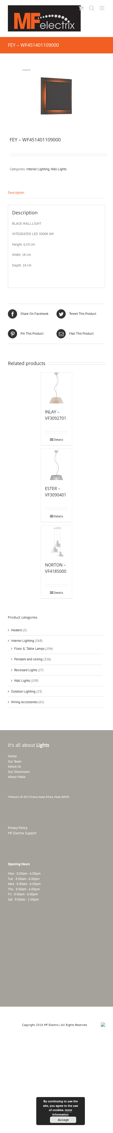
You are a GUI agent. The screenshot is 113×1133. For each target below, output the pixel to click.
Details (58, 439)
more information (62, 1112)
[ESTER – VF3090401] (56, 464)
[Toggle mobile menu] (102, 8)
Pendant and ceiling (28, 659)
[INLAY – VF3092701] (56, 388)
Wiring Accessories (24, 702)
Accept (63, 1119)
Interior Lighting (37, 169)
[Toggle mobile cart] (81, 8)
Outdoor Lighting (23, 691)
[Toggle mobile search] (91, 8)
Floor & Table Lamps (29, 648)
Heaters (16, 630)
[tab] (56, 192)
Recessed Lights (25, 670)
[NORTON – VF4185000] (56, 541)
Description (16, 192)
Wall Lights (58, 169)
